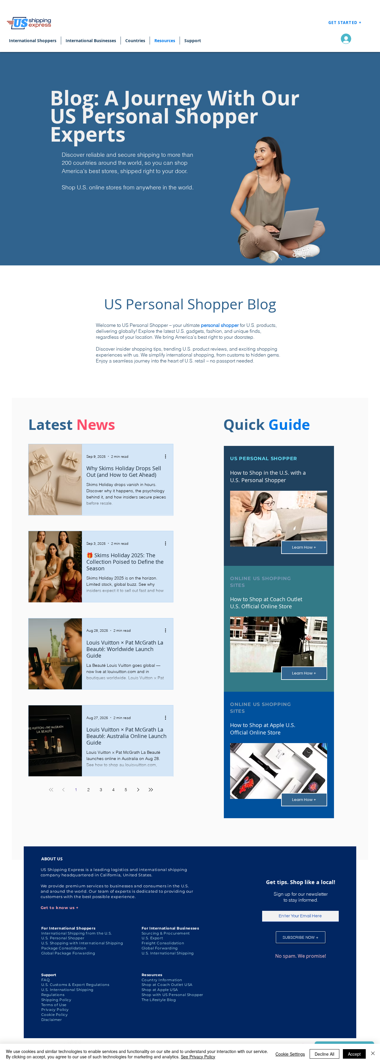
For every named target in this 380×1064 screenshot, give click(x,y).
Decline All (324, 1054)
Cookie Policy (54, 1014)
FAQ (45, 980)
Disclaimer (51, 1019)
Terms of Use (53, 1005)
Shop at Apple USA (160, 989)
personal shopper (220, 325)
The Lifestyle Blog (159, 1000)
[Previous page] (63, 789)
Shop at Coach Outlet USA (167, 984)
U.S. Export (152, 938)
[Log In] (344, 39)
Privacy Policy (55, 1009)
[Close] (372, 1054)
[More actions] (167, 456)
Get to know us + (60, 907)
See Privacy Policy (198, 1057)
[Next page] (138, 789)
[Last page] (150, 789)
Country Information (162, 980)
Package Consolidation (63, 948)
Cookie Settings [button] (290, 1054)
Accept (354, 1054)
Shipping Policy (56, 1000)
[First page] (51, 789)
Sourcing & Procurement (166, 933)
